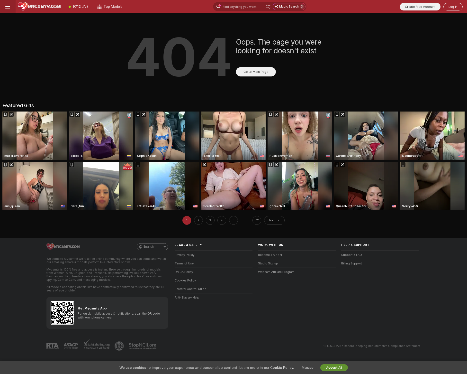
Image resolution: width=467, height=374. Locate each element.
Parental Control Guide (190, 289)
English (149, 246)
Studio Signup (268, 263)
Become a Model (270, 255)
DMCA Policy (184, 272)
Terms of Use (184, 263)
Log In (453, 7)
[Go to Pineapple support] (120, 346)
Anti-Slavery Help (187, 297)
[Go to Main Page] (40, 6)
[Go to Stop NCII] (143, 346)
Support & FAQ (351, 255)
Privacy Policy (185, 255)
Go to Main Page (255, 72)
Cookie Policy (281, 368)
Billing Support (351, 263)
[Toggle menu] (8, 6)
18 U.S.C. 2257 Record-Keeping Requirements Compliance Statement (371, 346)
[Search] (268, 6)
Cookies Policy (185, 280)
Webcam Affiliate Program (276, 272)
